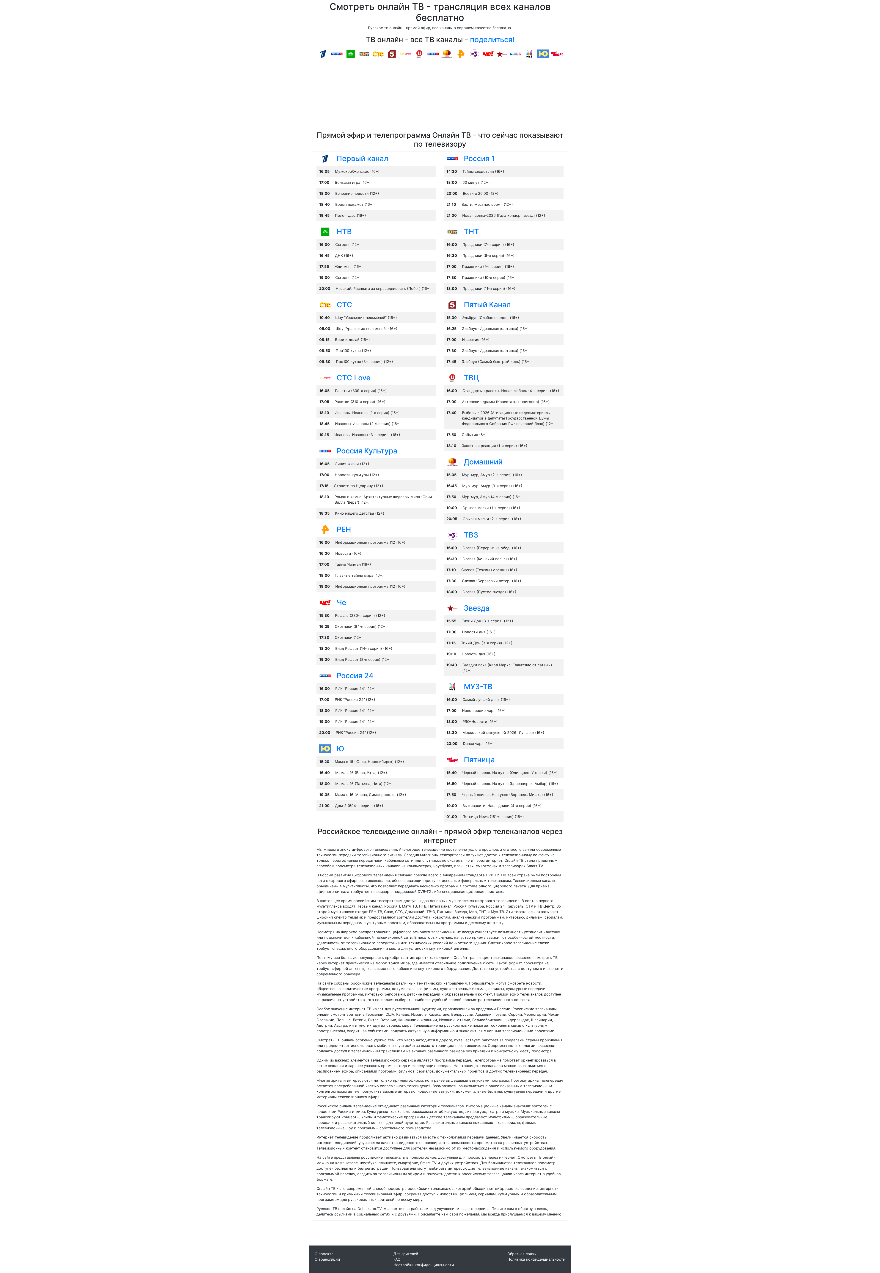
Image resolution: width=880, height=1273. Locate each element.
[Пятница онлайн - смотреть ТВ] (452, 759)
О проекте (324, 1253)
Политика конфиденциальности (536, 1259)
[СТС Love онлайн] (406, 53)
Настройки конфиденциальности (423, 1264)
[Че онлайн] (488, 53)
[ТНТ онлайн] (364, 53)
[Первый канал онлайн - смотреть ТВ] (325, 158)
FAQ (396, 1259)
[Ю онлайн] (543, 53)
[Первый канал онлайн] (323, 53)
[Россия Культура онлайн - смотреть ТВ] (325, 450)
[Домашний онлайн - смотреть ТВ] (452, 461)
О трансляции (327, 1259)
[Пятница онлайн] (557, 53)
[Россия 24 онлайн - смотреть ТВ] (325, 675)
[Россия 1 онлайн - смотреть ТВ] (452, 158)
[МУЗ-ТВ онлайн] (529, 53)
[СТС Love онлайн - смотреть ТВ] (325, 377)
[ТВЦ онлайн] (419, 53)
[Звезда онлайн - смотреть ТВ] (452, 608)
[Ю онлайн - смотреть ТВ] (325, 748)
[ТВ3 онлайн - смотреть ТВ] (452, 534)
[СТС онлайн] (378, 53)
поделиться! (492, 39)
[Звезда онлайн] (502, 53)
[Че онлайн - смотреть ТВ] (325, 602)
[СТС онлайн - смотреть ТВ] (325, 304)
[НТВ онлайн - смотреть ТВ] (325, 231)
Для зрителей (405, 1253)
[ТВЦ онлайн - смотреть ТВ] (452, 377)
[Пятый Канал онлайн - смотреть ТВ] (452, 304)
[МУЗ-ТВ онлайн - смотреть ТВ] (452, 686)
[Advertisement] (440, 96)
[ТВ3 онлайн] (474, 53)
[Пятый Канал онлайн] (392, 53)
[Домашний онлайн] (447, 53)
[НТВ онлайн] (351, 53)
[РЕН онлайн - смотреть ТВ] (325, 529)
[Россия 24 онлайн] (516, 53)
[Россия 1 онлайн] (337, 53)
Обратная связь (521, 1253)
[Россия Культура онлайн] (433, 53)
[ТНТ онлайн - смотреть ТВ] (452, 231)
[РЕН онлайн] (461, 53)
